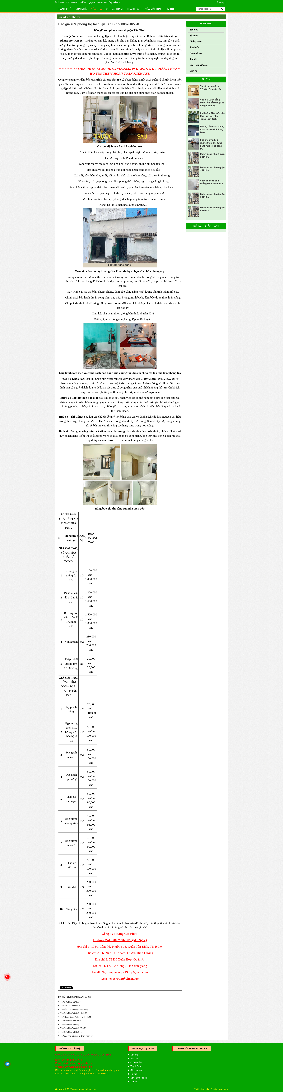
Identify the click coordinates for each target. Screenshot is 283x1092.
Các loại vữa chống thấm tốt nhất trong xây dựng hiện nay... (212, 102)
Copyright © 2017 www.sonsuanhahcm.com (75, 1089)
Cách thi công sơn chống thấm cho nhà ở (211, 182)
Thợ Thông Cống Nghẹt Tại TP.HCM (75, 1016)
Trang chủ (64, 9)
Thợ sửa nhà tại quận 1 (70, 1005)
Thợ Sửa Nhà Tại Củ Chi (70, 1020)
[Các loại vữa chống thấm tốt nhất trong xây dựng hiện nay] (193, 103)
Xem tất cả (85, 996)
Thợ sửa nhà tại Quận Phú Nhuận (74, 1009)
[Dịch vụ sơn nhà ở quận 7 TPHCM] (193, 171)
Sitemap (220, 2)
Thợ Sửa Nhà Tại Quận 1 (71, 1024)
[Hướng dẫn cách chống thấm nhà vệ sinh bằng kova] (193, 130)
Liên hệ (193, 70)
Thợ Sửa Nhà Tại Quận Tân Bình (74, 1028)
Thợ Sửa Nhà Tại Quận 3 (71, 1001)
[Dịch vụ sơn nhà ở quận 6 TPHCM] (193, 198)
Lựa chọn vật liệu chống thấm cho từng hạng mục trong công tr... (211, 144)
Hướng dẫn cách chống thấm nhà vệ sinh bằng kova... (212, 129)
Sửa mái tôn (153, 9)
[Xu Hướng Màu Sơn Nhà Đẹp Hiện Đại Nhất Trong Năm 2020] (193, 117)
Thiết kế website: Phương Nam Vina (211, 1089)
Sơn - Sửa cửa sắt (198, 64)
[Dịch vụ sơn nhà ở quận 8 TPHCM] (193, 158)
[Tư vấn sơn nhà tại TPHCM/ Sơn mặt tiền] (193, 90)
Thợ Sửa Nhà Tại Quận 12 (71, 1032)
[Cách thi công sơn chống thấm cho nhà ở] (193, 184)
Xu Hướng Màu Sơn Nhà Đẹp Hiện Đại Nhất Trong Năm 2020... (212, 115)
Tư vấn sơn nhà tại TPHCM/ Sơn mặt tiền (211, 88)
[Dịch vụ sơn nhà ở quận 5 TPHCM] (193, 211)
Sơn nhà (81, 9)
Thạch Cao (134, 9)
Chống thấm (114, 9)
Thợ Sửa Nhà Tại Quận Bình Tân (74, 1013)
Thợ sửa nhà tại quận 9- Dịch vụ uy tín (76, 1035)
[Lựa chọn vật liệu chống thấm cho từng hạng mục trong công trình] (193, 144)
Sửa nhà (96, 9)
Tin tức (170, 9)
